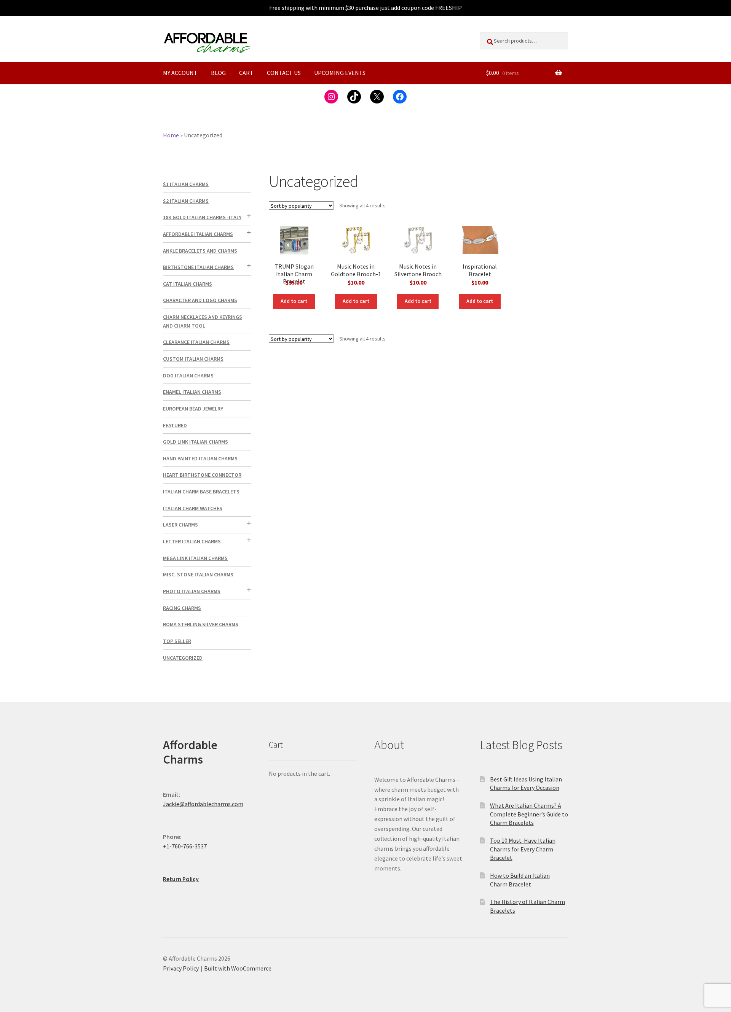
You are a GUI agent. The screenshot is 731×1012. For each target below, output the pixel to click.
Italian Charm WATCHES (192, 508)
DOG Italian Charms (188, 375)
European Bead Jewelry (193, 408)
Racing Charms (182, 608)
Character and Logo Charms (200, 300)
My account (180, 72)
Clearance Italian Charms (196, 342)
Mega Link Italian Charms (195, 558)
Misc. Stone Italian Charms (198, 574)
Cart (246, 72)
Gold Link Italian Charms (195, 441)
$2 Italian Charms (186, 200)
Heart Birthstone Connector (202, 474)
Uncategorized (183, 657)
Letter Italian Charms (192, 541)
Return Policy (181, 879)
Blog (218, 72)
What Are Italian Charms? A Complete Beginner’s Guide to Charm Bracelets (529, 814)
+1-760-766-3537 (185, 846)
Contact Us (284, 72)
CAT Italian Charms (187, 283)
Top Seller (177, 641)
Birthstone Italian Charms (198, 267)
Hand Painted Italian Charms (200, 458)
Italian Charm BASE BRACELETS (201, 491)
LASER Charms (180, 524)
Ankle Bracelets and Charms (200, 250)
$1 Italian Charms (186, 184)
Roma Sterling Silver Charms (200, 624)
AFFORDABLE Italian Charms (198, 234)
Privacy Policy (181, 968)
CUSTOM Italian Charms (193, 358)
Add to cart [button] (294, 301)
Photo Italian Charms (191, 591)
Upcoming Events (340, 72)
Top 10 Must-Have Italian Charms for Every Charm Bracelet (522, 849)
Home (171, 135)
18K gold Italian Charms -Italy (202, 217)
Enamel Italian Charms (192, 391)
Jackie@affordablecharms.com (203, 804)
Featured (175, 425)
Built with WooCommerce (237, 968)
